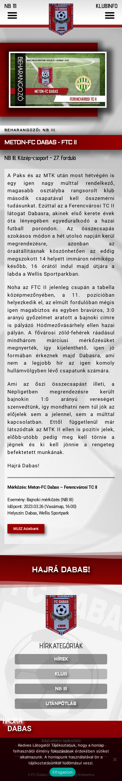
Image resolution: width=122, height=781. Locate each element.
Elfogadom (62, 772)
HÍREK (61, 659)
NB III (61, 689)
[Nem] (115, 759)
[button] (12, 15)
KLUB (61, 674)
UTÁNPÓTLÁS (61, 704)
